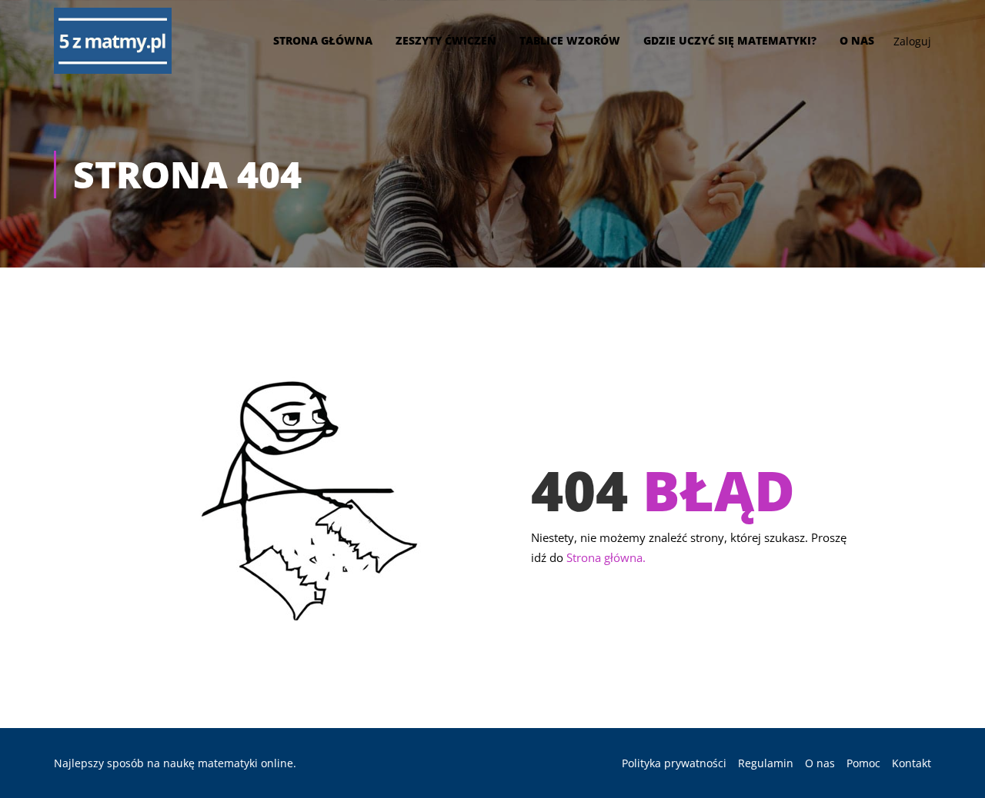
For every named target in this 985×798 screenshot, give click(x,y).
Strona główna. (606, 557)
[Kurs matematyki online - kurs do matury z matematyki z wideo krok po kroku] (113, 41)
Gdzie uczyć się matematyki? (729, 40)
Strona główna (322, 40)
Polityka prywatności (674, 763)
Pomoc (863, 763)
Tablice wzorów (569, 40)
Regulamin (765, 763)
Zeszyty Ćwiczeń (446, 40)
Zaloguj (912, 41)
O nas (857, 40)
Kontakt (911, 763)
